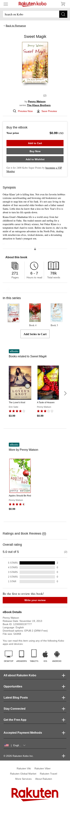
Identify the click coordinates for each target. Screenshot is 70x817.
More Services (23, 778)
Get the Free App (15, 719)
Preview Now (25, 111)
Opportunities (13, 686)
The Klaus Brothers (39, 105)
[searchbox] (35, 14)
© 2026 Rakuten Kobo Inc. (19, 755)
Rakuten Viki (24, 768)
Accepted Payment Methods (23, 732)
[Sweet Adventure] (14, 320)
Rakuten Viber (42, 768)
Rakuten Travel (48, 773)
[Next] (65, 393)
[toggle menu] (6, 4)
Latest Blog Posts (16, 697)
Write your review (35, 600)
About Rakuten (43, 778)
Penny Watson (37, 101)
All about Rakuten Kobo (20, 675)
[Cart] (62, 4)
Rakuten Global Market (23, 773)
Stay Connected (14, 708)
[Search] (63, 14)
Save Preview (49, 111)
